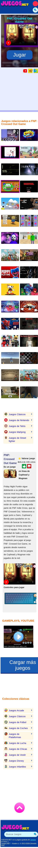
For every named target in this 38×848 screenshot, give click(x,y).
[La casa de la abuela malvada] (29, 342)
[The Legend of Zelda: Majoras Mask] (29, 256)
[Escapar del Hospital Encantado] (29, 393)
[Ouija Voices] (10, 376)
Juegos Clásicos (17, 414)
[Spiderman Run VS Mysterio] (10, 325)
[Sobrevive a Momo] (29, 325)
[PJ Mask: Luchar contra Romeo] (10, 308)
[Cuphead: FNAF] (10, 136)
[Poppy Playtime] (10, 273)
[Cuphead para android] (29, 308)
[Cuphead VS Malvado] (10, 291)
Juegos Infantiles (17, 766)
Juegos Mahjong (17, 432)
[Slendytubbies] (10, 239)
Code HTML (32, 71)
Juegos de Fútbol (17, 722)
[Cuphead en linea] (10, 256)
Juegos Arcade (16, 710)
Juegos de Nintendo (19, 420)
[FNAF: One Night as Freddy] (29, 205)
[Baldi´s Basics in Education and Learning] (29, 239)
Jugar (19, 55)
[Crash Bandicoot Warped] (29, 136)
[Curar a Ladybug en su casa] (10, 342)
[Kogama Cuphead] (10, 222)
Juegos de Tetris (17, 426)
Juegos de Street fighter (17, 439)
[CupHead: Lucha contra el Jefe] (10, 205)
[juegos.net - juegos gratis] (15, 827)
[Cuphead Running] (29, 376)
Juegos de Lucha (17, 743)
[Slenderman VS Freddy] (10, 393)
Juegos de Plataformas (15, 736)
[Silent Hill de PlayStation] (29, 170)
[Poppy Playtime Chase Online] (10, 359)
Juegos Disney (16, 760)
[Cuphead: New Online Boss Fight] (29, 222)
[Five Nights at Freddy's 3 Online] (10, 170)
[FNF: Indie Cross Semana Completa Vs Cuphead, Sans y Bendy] (29, 153)
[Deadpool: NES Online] (29, 188)
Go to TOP (19, 807)
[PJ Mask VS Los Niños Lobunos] (29, 291)
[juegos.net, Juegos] (15, 4)
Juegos (33, 840)
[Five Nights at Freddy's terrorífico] (29, 359)
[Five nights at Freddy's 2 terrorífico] (29, 273)
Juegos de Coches (18, 728)
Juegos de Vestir (17, 755)
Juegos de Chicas (18, 749)
